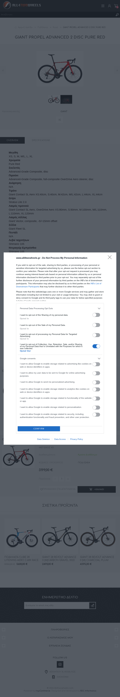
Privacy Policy (76, 439)
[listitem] (60, 308)
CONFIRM (39, 429)
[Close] (110, 258)
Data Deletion (43, 439)
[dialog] (60, 348)
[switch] (96, 315)
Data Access (60, 439)
